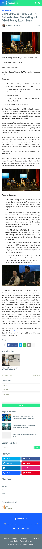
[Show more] (33, 345)
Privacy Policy (14, 541)
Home (4, 10)
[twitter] (19, 528)
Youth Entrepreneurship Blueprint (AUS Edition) (25, 435)
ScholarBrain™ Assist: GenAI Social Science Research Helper (24, 426)
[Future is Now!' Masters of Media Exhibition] (11, 360)
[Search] (39, 3)
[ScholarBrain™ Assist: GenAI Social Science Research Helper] (6, 426)
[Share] (38, 25)
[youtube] (23, 528)
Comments (8, 508)
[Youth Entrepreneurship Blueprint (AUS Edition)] (6, 435)
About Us (6, 538)
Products (5, 486)
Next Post (36, 375)
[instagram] (27, 528)
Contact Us (35, 538)
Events (9, 10)
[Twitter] (20, 345)
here (15, 331)
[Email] (29, 345)
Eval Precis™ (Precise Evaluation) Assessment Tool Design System (23, 417)
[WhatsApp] (24, 345)
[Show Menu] (2, 3)
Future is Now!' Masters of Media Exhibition (10, 369)
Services (4, 493)
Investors (14, 538)
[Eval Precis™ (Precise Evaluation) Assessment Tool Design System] (6, 417)
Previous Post (7, 375)
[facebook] (14, 528)
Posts (6, 506)
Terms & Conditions (26, 541)
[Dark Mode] (36, 3)
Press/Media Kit (24, 538)
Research (5, 490)
